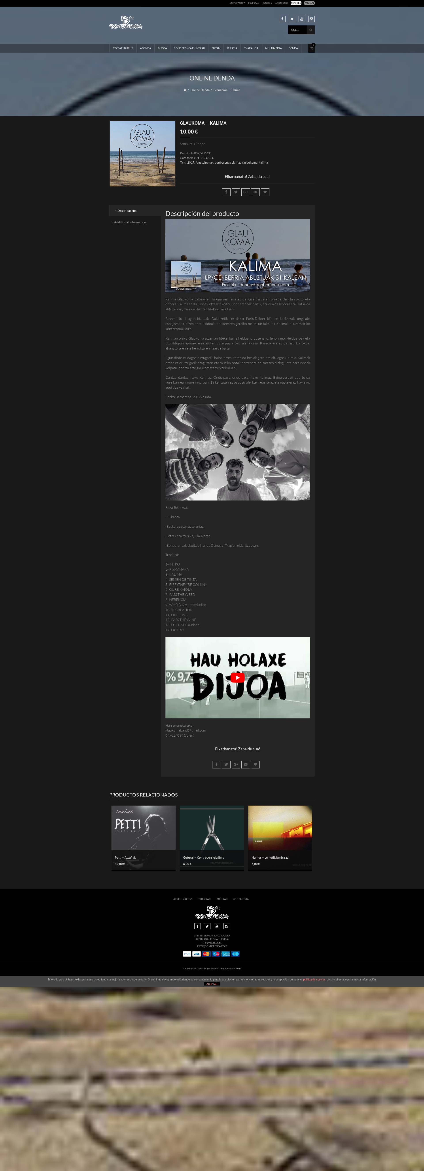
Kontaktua (281, 3)
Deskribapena (126, 210)
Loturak (267, 3)
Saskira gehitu (208, 833)
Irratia (232, 48)
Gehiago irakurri (140, 835)
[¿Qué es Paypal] (187, 954)
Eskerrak (253, 3)
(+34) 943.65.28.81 (212, 942)
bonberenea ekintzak (229, 162)
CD (210, 158)
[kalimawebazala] (142, 154)
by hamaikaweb (231, 968)
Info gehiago (140, 845)
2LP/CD (201, 158)
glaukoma (250, 162)
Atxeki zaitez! (237, 3)
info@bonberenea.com (212, 946)
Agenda (145, 48)
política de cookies (314, 979)
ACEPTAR (212, 984)
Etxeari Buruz (123, 48)
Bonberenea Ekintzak (189, 48)
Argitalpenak (204, 162)
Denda (293, 48)
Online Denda (200, 90)
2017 (190, 162)
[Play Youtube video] (237, 677)
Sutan (216, 48)
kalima (263, 162)
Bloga (162, 48)
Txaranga (251, 48)
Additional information (130, 222)
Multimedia (273, 48)
